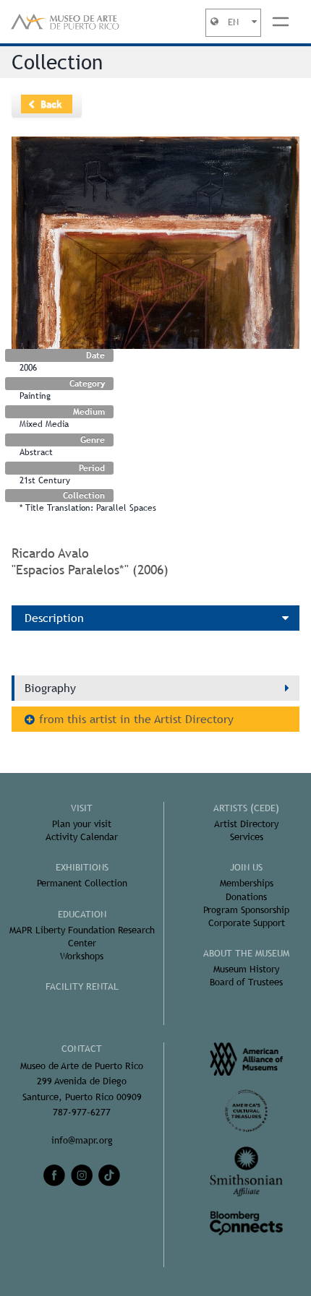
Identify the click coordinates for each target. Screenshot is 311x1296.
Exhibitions (82, 867)
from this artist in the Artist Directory (136, 719)
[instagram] (82, 1175)
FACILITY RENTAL (82, 986)
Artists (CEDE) (246, 808)
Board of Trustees (246, 982)
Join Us (246, 867)
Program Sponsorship (246, 909)
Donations (246, 896)
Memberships (246, 883)
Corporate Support (246, 922)
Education (82, 914)
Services (246, 836)
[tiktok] (109, 1175)
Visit (82, 808)
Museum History (246, 969)
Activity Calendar (82, 836)
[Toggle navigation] (280, 21)
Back (51, 104)
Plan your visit (81, 823)
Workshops (81, 956)
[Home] (65, 22)
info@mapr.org (82, 1140)
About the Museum (246, 953)
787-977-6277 (82, 1112)
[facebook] (54, 1175)
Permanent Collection (82, 883)
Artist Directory (246, 823)
